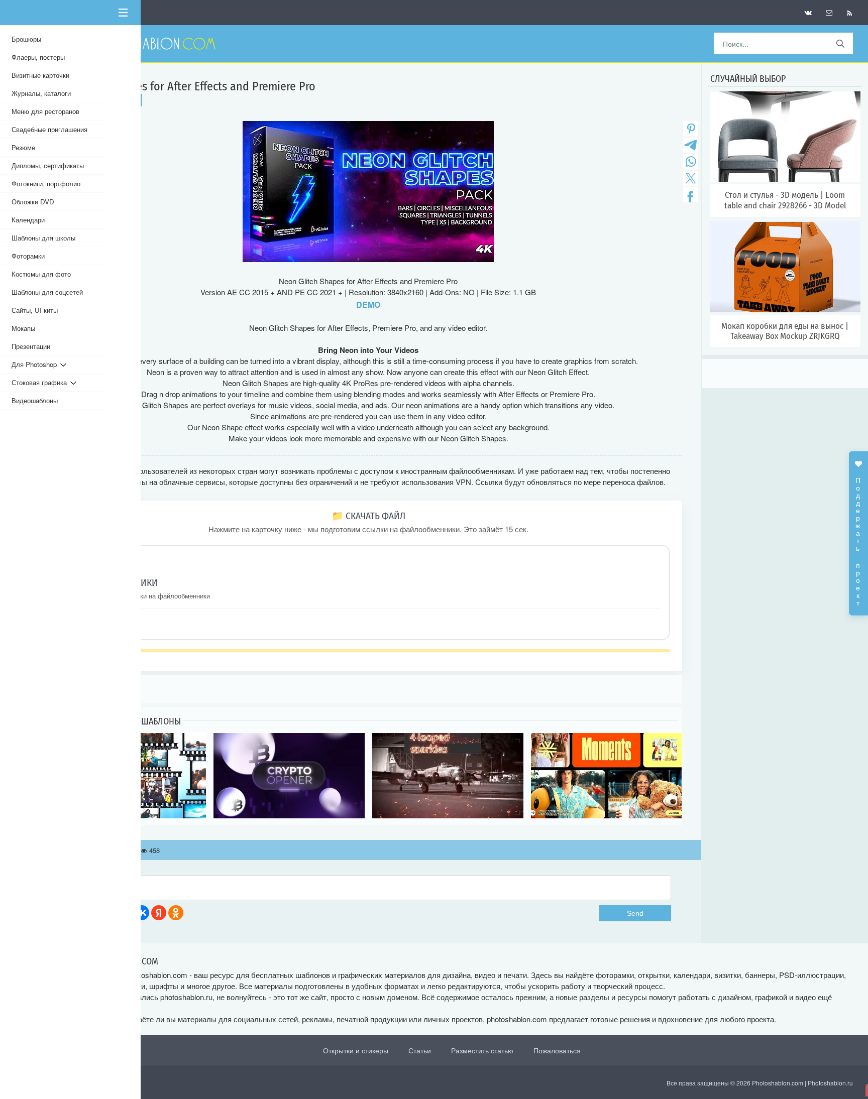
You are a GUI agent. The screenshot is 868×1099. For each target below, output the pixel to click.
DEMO (368, 304)
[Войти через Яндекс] (158, 912)
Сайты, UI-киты (35, 310)
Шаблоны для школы (43, 237)
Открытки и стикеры (355, 1050)
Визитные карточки (40, 75)
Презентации (31, 346)
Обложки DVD (33, 201)
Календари (28, 219)
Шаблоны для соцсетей (47, 292)
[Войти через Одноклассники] (175, 912)
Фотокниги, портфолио (46, 183)
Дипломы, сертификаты (48, 165)
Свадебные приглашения (49, 129)
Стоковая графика (41, 382)
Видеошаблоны (35, 400)
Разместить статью (482, 1050)
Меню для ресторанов (45, 111)
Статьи (419, 1050)
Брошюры (26, 39)
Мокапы (23, 328)
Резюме (23, 147)
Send (635, 913)
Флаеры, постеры (38, 57)
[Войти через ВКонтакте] (141, 912)
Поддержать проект (858, 536)
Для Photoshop (36, 364)
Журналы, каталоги (41, 93)
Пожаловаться (557, 1050)
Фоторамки (28, 256)
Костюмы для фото (41, 274)
